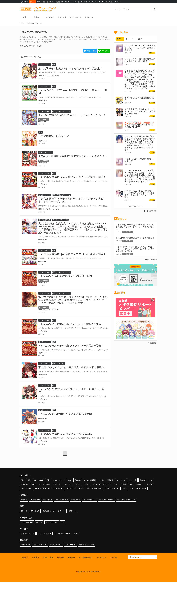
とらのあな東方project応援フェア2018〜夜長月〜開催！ (71, 345)
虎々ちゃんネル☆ (56, 545)
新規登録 (39, 522)
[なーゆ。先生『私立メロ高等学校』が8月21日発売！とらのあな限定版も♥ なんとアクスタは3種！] (119, 193)
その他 (101, 480)
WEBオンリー (65, 2)
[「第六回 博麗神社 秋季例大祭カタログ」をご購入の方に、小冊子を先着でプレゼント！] (29, 201)
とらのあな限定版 (90, 480)
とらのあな (24, 2)
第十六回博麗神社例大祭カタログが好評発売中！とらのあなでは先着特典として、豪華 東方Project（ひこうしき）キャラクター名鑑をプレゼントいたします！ (73, 300)
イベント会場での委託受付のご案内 (140, 98)
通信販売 (78, 480)
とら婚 (57, 2)
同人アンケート (26, 488)
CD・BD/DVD (38, 480)
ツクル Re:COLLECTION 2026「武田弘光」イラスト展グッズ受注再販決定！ (140, 47)
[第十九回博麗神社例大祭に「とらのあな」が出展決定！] (29, 71)
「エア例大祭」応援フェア (53, 135)
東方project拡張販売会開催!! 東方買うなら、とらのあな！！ (72, 156)
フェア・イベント (59, 480)
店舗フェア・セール (146, 480)
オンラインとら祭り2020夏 (123, 484)
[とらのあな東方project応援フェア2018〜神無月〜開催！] (29, 326)
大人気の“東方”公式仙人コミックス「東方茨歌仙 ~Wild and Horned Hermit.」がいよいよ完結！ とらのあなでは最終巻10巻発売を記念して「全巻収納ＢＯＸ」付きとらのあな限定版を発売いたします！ (73, 228)
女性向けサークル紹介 (28, 484)
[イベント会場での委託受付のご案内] (119, 100)
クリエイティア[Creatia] (62, 533)
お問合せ (113, 557)
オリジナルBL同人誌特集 (138, 488)
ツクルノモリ (149, 484)
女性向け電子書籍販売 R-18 (126, 500)
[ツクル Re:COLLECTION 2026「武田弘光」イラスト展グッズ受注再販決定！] (119, 48)
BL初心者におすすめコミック (101, 484)
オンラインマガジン (39, 545)
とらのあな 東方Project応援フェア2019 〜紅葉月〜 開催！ (72, 254)
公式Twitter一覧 (70, 545)
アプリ (86, 484)
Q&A (62, 522)
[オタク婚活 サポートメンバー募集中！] (135, 316)
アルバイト (117, 2)
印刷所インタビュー (111, 488)
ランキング (49, 17)
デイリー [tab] (120, 39)
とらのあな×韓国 (44, 484)
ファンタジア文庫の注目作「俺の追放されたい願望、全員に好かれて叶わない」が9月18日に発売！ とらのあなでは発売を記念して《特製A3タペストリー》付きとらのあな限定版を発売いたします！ (140, 143)
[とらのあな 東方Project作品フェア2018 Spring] (29, 416)
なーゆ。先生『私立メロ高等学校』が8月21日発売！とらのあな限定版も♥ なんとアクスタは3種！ (140, 194)
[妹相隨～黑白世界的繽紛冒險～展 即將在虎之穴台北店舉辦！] (119, 62)
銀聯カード (72, 511)
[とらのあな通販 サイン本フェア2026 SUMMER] (119, 125)
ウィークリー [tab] (130, 39)
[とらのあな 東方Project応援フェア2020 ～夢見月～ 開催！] (29, 179)
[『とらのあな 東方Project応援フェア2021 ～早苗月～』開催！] (29, 93)
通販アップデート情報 (94, 488)
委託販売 (25, 557)
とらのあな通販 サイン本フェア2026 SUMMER (139, 124)
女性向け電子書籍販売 (106, 500)
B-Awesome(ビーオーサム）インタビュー (48, 488)
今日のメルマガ (71, 488)
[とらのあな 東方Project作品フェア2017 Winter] (29, 436)
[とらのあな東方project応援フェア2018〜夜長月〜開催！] (29, 348)
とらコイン (50, 2)
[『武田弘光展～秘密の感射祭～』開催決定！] (119, 162)
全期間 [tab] (140, 39)
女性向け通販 (47, 500)
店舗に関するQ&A (48, 511)
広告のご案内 (48, 557)
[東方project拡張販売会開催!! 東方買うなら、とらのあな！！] (29, 158)
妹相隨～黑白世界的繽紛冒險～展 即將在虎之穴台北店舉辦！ (140, 60)
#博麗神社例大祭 (35, 46)
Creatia (124, 488)
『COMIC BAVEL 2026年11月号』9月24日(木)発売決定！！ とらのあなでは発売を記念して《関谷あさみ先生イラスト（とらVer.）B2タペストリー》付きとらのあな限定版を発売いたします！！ (140, 176)
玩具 (48, 480)
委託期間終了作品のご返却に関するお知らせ (135, 238)
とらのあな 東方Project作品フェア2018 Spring (65, 413)
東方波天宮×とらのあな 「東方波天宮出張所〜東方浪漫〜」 (72, 367)
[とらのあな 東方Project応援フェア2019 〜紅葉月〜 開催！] (29, 257)
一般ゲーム (67, 484)
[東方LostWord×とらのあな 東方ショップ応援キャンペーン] (29, 117)
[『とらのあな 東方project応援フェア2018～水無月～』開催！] (29, 391)
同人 (22, 480)
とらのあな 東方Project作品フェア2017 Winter (65, 434)
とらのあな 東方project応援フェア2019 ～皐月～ (66, 275)
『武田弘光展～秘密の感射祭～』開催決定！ (140, 160)
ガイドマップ (101, 557)
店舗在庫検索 (35, 511)
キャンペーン (121, 480)
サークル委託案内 (27, 522)
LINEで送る (105, 51)
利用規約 (71, 557)
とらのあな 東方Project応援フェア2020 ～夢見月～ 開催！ (72, 177)
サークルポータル (94, 2)
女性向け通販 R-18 (62, 500)
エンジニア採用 (107, 2)
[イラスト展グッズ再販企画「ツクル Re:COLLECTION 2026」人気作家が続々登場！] (119, 112)
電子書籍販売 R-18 (90, 500)
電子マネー (61, 511)
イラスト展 (75, 2)
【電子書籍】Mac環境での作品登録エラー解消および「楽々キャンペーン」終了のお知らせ (135, 227)
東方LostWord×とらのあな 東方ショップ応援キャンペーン (72, 115)
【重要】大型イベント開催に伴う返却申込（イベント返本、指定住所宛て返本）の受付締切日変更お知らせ (135, 249)
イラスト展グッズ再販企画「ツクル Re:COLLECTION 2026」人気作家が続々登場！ (140, 111)
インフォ (33, 2)
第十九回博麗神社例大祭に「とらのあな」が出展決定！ (70, 68)
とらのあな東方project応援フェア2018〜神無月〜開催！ (71, 324)
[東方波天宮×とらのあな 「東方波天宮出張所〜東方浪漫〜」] (29, 370)
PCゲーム (57, 484)
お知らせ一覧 (25, 545)
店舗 (43, 2)
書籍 (29, 480)
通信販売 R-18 (35, 500)
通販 (38, 2)
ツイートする (91, 51)
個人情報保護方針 (85, 557)
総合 (24, 17)
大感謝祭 (138, 484)
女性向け (37, 17)
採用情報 (60, 557)
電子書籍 (84, 2)
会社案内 (35, 557)
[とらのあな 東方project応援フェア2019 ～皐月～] (29, 278)
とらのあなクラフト (27, 533)
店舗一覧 (24, 511)
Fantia (81, 488)
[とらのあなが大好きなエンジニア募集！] (135, 337)
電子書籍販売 (75, 500)
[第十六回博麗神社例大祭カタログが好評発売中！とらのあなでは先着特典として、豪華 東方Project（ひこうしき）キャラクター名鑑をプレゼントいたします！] (29, 299)
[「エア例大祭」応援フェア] (29, 138)
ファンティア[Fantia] (44, 533)
